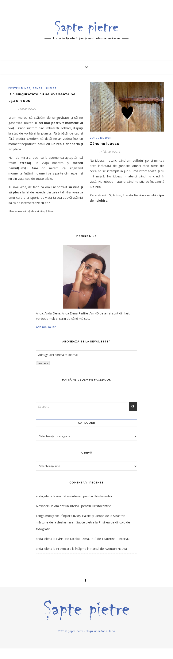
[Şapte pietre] (86, 28)
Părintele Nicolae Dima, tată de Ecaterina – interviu (93, 539)
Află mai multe (46, 327)
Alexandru (43, 506)
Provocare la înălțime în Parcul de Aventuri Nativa (91, 548)
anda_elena (44, 496)
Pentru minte (19, 88)
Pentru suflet (44, 88)
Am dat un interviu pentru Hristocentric (84, 496)
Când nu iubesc (104, 144)
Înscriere (43, 363)
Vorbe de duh (100, 138)
